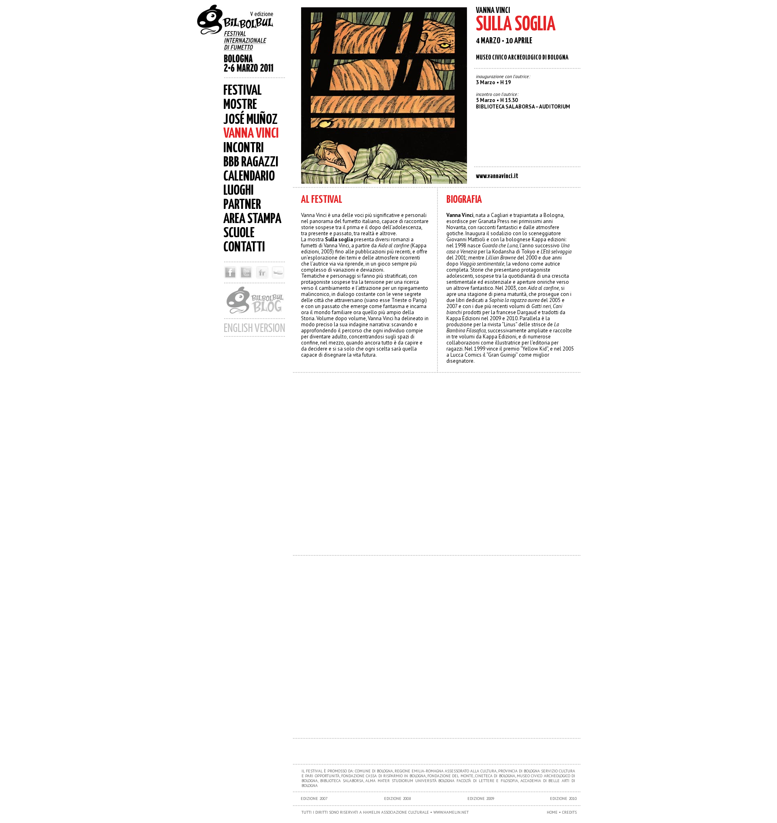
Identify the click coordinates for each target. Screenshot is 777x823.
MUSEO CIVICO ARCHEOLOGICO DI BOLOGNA (522, 58)
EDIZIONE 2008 (397, 798)
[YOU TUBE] (279, 280)
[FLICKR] (262, 280)
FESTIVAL (242, 91)
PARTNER (242, 205)
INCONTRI (243, 148)
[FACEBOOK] (229, 280)
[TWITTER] (246, 280)
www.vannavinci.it (497, 176)
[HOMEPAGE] (243, 40)
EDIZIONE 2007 (314, 798)
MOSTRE (240, 105)
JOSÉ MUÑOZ (250, 120)
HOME (552, 812)
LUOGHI (238, 191)
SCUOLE (239, 233)
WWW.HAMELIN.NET (451, 812)
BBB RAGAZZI (250, 162)
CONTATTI (244, 247)
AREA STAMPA (252, 219)
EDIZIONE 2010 (563, 798)
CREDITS (569, 812)
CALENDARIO (249, 176)
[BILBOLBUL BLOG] (254, 316)
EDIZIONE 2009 (480, 798)
